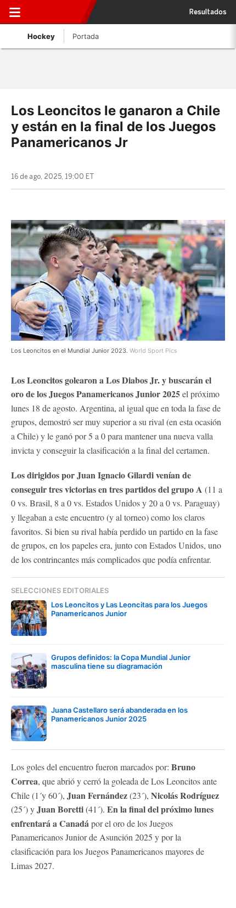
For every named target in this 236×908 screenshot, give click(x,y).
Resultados (208, 12)
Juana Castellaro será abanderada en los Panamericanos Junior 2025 (119, 714)
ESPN (56, 12)
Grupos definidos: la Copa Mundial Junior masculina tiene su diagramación (120, 661)
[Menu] (15, 12)
